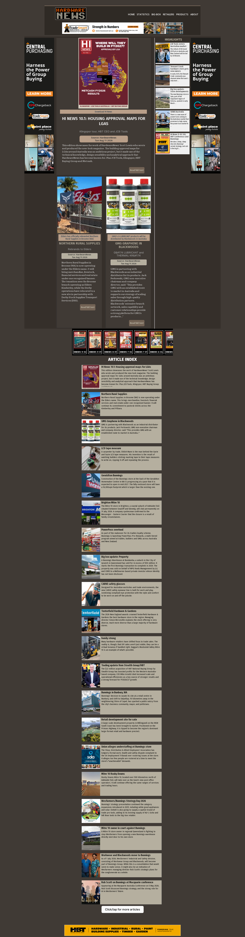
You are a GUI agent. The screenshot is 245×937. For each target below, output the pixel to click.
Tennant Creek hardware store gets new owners (179, 68)
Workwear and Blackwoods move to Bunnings (126, 855)
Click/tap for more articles (122, 909)
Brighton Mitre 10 (110, 502)
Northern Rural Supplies (79, 243)
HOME (131, 14)
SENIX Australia (177, 112)
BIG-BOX (156, 14)
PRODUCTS (182, 14)
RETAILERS (168, 14)
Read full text (137, 170)
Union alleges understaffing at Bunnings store (126, 746)
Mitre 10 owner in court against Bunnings (123, 828)
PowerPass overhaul (112, 529)
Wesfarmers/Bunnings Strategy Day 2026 (123, 800)
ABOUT (194, 14)
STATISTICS (143, 14)
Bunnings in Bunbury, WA (114, 692)
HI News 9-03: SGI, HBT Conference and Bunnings (179, 136)
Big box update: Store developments (179, 90)
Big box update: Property (114, 556)
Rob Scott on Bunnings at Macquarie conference (127, 882)
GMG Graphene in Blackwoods (128, 245)
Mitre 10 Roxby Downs (113, 773)
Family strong (108, 638)
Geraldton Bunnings (112, 475)
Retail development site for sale (119, 719)
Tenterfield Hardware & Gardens (118, 611)
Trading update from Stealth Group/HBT (123, 665)
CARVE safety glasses (113, 583)
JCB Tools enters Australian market (178, 45)
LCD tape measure (111, 448)
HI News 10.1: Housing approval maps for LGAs (103, 121)
